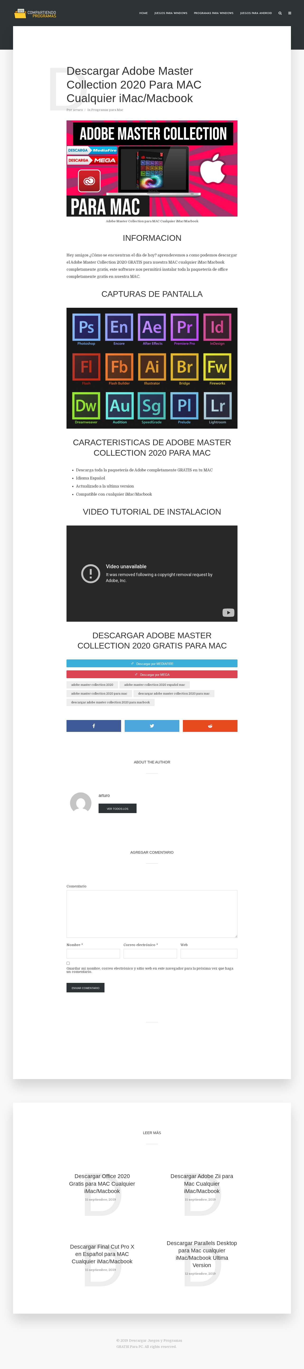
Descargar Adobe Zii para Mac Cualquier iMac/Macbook (202, 1183)
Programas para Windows (213, 13)
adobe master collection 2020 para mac (99, 693)
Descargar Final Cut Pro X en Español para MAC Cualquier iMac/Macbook (102, 1254)
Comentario (76, 886)
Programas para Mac (107, 110)
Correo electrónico (141, 945)
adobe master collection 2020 (92, 685)
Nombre (74, 945)
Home (143, 13)
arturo (78, 110)
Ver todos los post (117, 810)
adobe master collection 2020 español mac (154, 685)
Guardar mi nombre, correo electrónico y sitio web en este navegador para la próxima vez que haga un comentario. (149, 970)
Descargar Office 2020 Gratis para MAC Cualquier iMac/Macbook (102, 1183)
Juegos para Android (256, 13)
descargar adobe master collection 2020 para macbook (110, 702)
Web (184, 945)
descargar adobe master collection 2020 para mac (174, 693)
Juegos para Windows (170, 13)
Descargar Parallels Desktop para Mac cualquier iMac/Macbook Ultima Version (202, 1254)
